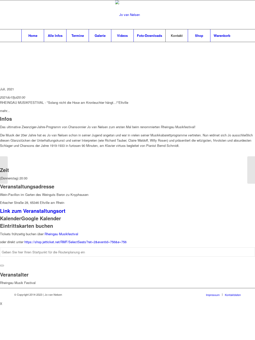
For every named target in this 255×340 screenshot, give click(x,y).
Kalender (10, 218)
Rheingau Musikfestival (61, 233)
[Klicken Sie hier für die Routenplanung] (2, 265)
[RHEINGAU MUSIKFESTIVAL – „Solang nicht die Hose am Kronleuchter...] (251, 170)
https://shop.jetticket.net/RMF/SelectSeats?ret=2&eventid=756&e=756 (75, 241)
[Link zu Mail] (229, 14)
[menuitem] (32, 35)
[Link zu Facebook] (222, 14)
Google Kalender (41, 218)
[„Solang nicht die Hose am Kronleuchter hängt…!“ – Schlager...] (4, 170)
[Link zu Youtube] (237, 14)
